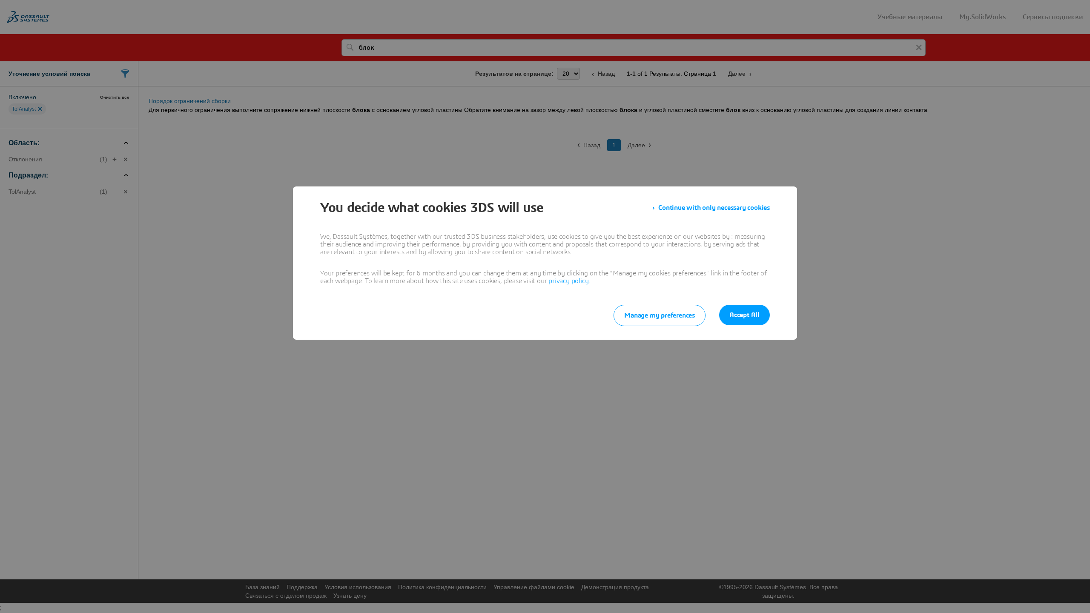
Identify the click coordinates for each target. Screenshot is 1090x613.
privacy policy (568, 281)
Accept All (744, 315)
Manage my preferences (659, 315)
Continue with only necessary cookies (714, 207)
